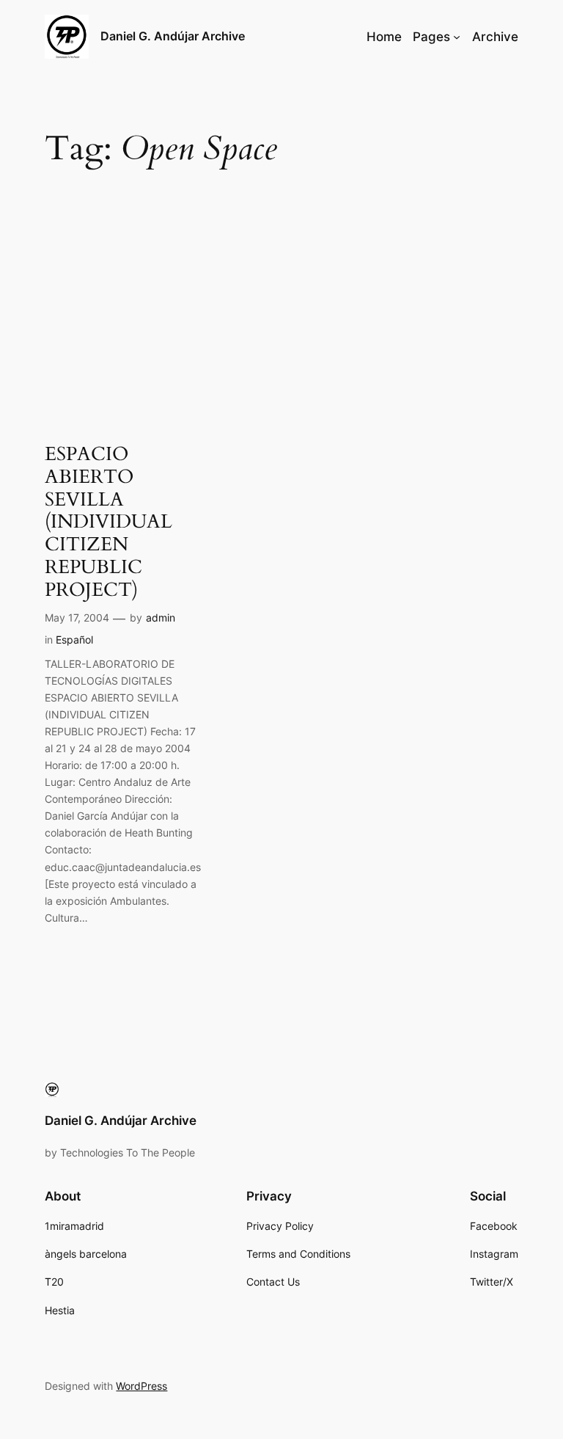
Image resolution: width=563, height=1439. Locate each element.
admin (160, 617)
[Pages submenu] (456, 36)
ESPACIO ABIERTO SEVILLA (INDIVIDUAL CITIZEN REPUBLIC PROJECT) (108, 522)
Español (74, 639)
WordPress (141, 1386)
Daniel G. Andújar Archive (172, 36)
